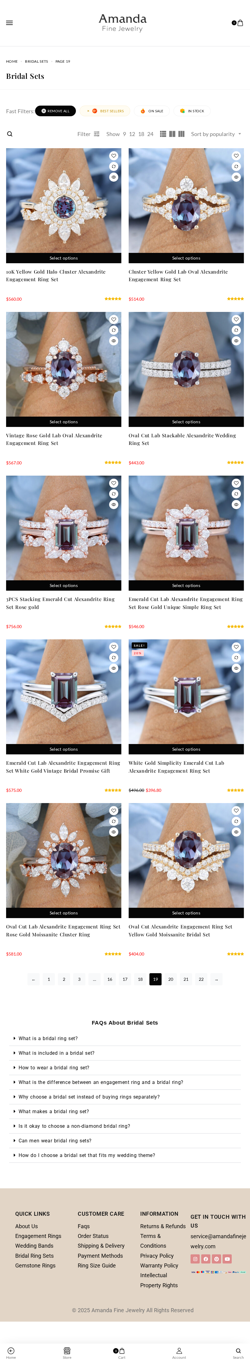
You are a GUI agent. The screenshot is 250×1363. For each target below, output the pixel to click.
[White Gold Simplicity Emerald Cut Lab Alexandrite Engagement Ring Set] (186, 696)
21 (186, 979)
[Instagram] (195, 1258)
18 (141, 134)
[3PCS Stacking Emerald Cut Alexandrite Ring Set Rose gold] (63, 533)
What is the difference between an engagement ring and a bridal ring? (101, 1082)
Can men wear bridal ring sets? (55, 1141)
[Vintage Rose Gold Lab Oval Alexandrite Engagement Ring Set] (63, 369)
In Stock (196, 111)
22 (201, 979)
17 (125, 979)
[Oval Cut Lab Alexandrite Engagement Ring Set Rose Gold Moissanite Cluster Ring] (63, 860)
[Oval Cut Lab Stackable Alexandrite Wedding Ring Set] (186, 369)
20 (170, 979)
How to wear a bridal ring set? (54, 1068)
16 (109, 979)
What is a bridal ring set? (48, 1038)
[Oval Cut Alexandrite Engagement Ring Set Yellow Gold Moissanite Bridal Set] (186, 860)
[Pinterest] (216, 1258)
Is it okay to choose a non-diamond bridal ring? (74, 1126)
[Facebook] (205, 1258)
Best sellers (112, 111)
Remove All (59, 111)
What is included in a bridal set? (57, 1053)
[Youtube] (227, 1258)
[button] (125, 1038)
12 (132, 134)
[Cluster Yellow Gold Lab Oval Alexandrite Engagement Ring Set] (186, 205)
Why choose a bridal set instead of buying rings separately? (89, 1097)
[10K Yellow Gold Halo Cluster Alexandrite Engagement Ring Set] (63, 205)
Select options (64, 257)
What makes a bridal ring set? (54, 1111)
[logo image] (122, 22)
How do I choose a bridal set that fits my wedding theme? (87, 1155)
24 (150, 134)
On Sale (155, 111)
